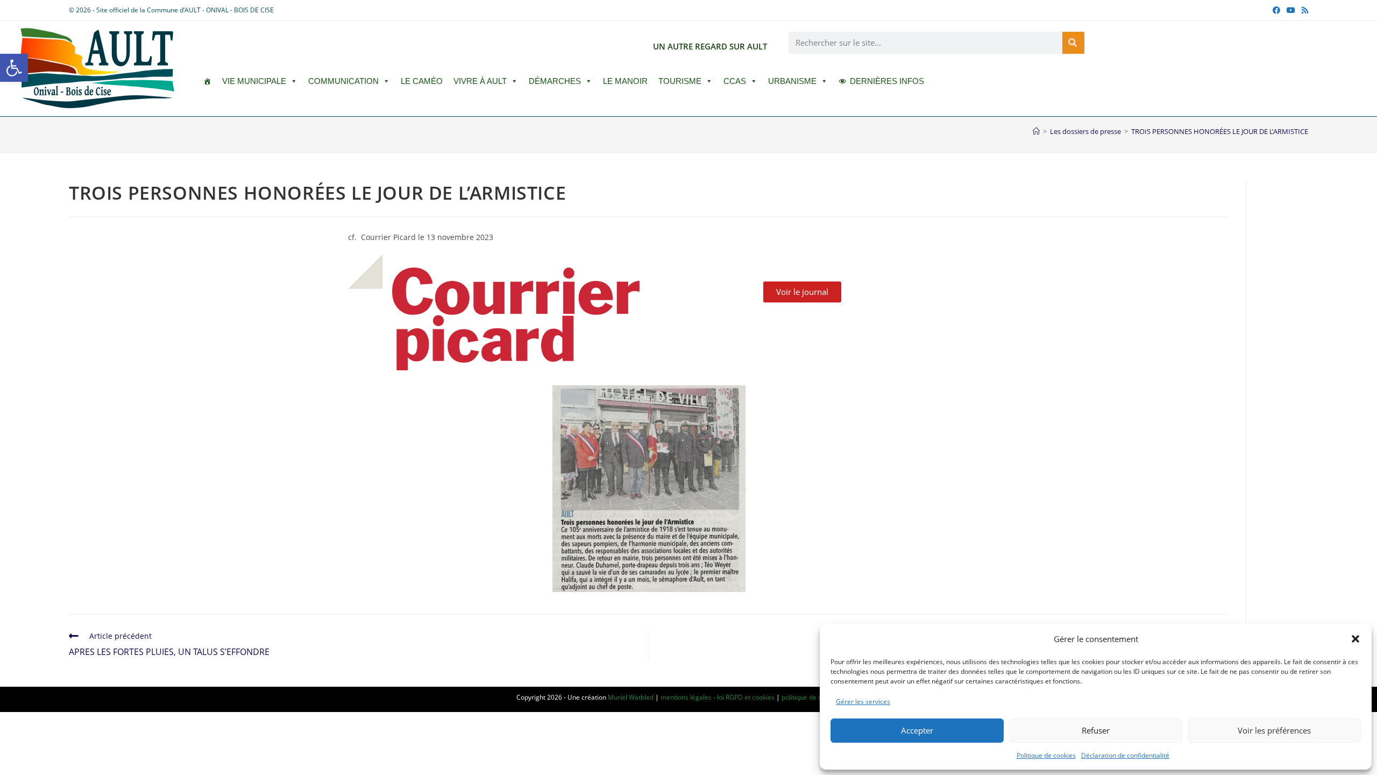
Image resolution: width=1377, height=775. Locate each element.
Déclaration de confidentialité (1125, 755)
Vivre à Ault (480, 81)
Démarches (555, 81)
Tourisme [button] (679, 81)
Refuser (1096, 730)
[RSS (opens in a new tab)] (1303, 10)
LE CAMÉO (422, 81)
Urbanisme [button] (792, 81)
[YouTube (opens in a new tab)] (1290, 10)
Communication (343, 81)
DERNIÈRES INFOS (887, 81)
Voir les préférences (1274, 730)
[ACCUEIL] (207, 81)
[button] (14, 68)
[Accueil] (1036, 131)
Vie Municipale (254, 81)
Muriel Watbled (631, 697)
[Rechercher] (1073, 43)
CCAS (734, 81)
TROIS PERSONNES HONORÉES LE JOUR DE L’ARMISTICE (1219, 131)
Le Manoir (625, 81)
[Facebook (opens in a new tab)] (1276, 10)
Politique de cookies (1046, 755)
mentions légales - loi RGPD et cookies (718, 697)
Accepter (917, 730)
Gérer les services (863, 701)
